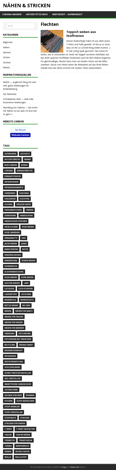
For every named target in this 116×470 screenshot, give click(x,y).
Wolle (8, 457)
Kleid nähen (11, 277)
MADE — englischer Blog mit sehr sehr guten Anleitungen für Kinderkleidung (19, 85)
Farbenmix (10, 193)
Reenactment (26, 345)
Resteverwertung (14, 361)
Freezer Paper (23, 204)
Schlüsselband (12, 367)
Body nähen (11, 165)
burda (24, 165)
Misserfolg (10, 300)
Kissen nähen (28, 260)
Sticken (6, 57)
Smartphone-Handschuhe (18, 384)
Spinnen (7, 52)
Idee (24, 238)
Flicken (8, 204)
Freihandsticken (13, 210)
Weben (6, 67)
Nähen (6, 47)
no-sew (26, 305)
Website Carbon (20, 135)
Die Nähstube (9, 94)
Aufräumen (10, 153)
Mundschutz (27, 300)
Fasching (24, 193)
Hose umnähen (12, 232)
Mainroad (75, 467)
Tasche (8, 434)
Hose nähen (28, 227)
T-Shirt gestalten (25, 429)
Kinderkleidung (13, 255)
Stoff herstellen (14, 412)
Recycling (10, 345)
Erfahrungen (11, 182)
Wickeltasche (22, 451)
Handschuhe (26, 215)
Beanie (27, 159)
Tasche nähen (23, 434)
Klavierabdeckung (14, 271)
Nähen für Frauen (14, 316)
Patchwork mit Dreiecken (18, 339)
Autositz (25, 153)
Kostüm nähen (12, 283)
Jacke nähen (11, 243)
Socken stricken (13, 395)
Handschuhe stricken (16, 221)
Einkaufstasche (13, 176)
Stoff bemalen (12, 406)
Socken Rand (11, 389)
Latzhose (9, 288)
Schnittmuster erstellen (18, 373)
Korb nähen (27, 277)
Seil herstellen (12, 378)
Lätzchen (26, 294)
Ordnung (9, 333)
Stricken (7, 62)
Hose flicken (11, 227)
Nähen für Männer (14, 328)
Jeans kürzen (11, 249)
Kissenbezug (11, 266)
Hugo (64, 467)
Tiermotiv (10, 440)
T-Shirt (8, 429)
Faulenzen (10, 198)
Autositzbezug (12, 159)
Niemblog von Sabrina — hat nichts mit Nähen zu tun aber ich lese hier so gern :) (20, 111)
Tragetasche (25, 440)
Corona (9, 170)
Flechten (24, 198)
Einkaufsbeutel (25, 170)
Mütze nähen (11, 305)
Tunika (8, 446)
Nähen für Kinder (14, 322)
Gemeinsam (10, 215)
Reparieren (10, 356)
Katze (25, 249)
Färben (29, 210)
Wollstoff (21, 457)
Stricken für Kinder (15, 423)
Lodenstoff (11, 294)
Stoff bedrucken (25, 401)
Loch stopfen (25, 288)
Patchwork (25, 333)
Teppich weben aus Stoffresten (81, 34)
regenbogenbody (14, 350)
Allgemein (8, 42)
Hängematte (11, 238)
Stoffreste (10, 418)
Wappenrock (22, 446)
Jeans (24, 243)
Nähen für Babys (23, 311)
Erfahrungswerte (14, 187)
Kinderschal (11, 260)
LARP (26, 283)
